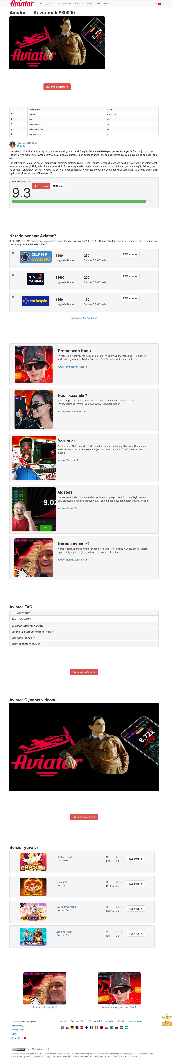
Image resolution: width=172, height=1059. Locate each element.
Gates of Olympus (66, 906)
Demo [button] (59, 186)
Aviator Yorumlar (67, 460)
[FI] (86, 1027)
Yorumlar (79, 3)
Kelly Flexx (21, 142)
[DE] (72, 1027)
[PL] (106, 1027)
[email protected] (42, 1049)
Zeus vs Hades (64, 931)
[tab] (84, 612)
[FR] (91, 1027)
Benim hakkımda (18, 1029)
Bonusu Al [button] (131, 254)
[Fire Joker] (33, 887)
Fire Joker (61, 881)
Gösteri (90, 3)
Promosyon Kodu (47, 3)
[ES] (81, 1027)
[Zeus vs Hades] (33, 937)
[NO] (101, 1027)
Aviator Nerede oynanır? (71, 559)
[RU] (116, 1027)
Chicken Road (64, 857)
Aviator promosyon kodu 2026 (118, 1007)
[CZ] (67, 1027)
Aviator (63, 1021)
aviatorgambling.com (27, 1021)
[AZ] (62, 1027)
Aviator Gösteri (66, 508)
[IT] (96, 1027)
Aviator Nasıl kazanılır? (70, 411)
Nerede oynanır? (104, 3)
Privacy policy (17, 1025)
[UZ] (126, 1027)
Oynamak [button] (42, 186)
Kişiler (14, 1033)
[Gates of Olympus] (33, 912)
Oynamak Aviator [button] (56, 86)
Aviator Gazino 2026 (46, 1007)
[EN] (77, 1027)
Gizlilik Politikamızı (111, 1056)
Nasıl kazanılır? (64, 3)
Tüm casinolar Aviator (83, 318)
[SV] (121, 1027)
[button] (21, 612)
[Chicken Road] (33, 862)
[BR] (111, 1027)
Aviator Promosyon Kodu (71, 366)
